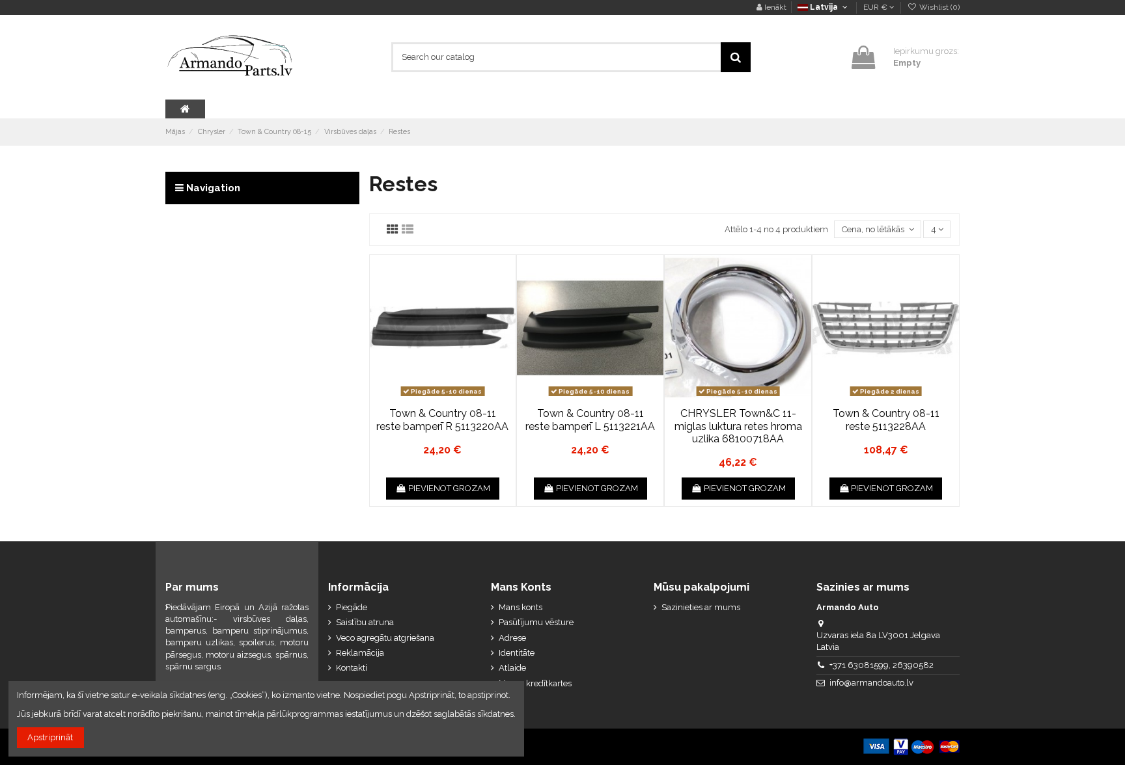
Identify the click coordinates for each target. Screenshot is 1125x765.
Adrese (512, 638)
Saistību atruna (365, 622)
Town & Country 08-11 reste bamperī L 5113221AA (590, 419)
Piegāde (351, 607)
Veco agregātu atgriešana (385, 638)
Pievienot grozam (449, 488)
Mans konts (520, 607)
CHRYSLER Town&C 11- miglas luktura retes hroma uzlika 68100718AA (738, 425)
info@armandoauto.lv (871, 683)
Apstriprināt (50, 737)
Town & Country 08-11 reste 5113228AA (886, 419)
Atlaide (512, 668)
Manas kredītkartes (535, 683)
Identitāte (517, 653)
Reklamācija (360, 653)
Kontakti (351, 668)
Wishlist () (938, 7)
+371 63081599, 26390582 (881, 665)
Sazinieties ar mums (700, 607)
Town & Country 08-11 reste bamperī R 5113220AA (442, 419)
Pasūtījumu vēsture (536, 622)
